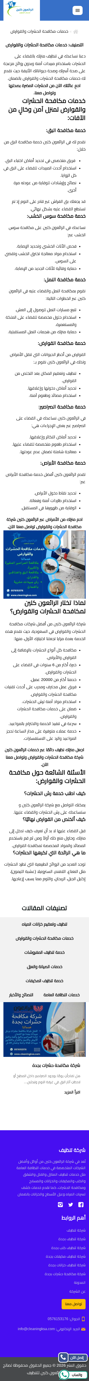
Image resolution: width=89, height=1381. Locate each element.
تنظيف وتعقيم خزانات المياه (44, 924)
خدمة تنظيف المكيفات (44, 981)
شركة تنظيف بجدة (72, 1239)
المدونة (80, 1282)
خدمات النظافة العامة (62, 995)
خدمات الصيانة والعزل (44, 966)
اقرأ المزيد (72, 1092)
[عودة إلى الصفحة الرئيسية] (76, 31)
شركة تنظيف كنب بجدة (68, 1247)
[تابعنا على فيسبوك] (81, 1204)
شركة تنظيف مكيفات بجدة (66, 1256)
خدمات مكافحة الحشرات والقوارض (44, 938)
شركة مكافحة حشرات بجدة (56, 1065)
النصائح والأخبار (21, 995)
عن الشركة (77, 1291)
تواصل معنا (73, 1304)
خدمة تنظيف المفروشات (44, 952)
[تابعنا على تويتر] (70, 1204)
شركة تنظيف (76, 1230)
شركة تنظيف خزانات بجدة (67, 1265)
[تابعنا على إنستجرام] (60, 1204)
